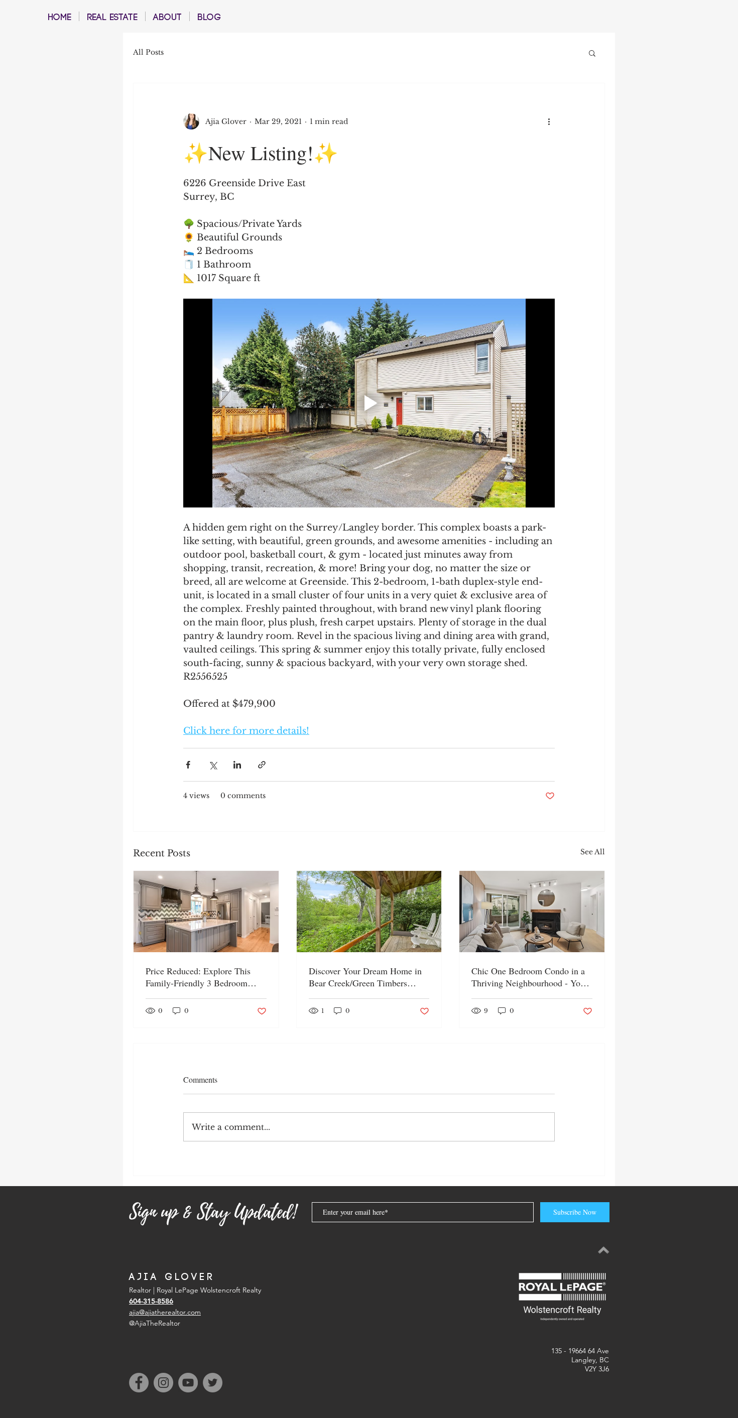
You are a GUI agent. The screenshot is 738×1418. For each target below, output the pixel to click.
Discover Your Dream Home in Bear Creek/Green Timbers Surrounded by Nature (365, 977)
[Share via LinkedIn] (237, 764)
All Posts (148, 52)
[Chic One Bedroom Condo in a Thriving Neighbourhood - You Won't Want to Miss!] (531, 911)
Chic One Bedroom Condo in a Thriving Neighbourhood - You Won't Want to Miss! (528, 977)
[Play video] (369, 403)
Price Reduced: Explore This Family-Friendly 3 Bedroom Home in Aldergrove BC (198, 977)
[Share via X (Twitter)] (212, 764)
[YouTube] (188, 1382)
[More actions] (549, 121)
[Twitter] (212, 1382)
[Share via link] (262, 764)
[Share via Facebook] (188, 764)
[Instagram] (163, 1382)
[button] (592, 53)
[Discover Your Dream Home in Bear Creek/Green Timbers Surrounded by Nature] (369, 911)
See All (592, 851)
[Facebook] (139, 1382)
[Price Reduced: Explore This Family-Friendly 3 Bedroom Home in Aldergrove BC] (206, 911)
